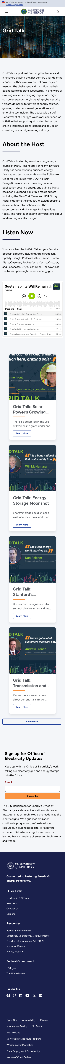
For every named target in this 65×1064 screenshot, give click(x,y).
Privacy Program (14, 951)
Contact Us (12, 908)
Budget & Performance (18, 930)
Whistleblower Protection (19, 1044)
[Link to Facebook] (8, 996)
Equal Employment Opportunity (23, 1051)
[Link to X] (34, 996)
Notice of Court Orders (18, 1057)
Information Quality (16, 1026)
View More (32, 721)
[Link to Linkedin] (20, 996)
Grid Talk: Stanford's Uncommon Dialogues (24, 591)
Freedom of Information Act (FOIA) (25, 941)
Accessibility (29, 1020)
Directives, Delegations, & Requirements (27, 935)
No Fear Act (38, 1026)
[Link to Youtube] (27, 996)
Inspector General (15, 946)
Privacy (44, 1020)
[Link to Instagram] (14, 996)
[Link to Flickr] (40, 996)
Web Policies (13, 1032)
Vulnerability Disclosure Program (23, 1038)
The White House (15, 973)
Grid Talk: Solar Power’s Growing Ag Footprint (29, 409)
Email (8, 782)
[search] (58, 12)
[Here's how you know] (32, 3)
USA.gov (11, 968)
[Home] (32, 14)
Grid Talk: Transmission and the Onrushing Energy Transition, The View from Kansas (30, 683)
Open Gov (11, 1020)
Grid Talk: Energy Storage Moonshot (31, 500)
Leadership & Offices (17, 898)
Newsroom (12, 903)
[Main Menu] (7, 12)
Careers (10, 913)
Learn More (20, 433)
